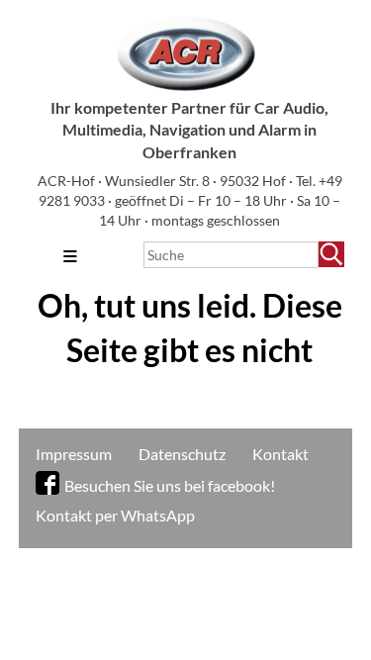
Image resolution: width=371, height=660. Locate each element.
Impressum (74, 453)
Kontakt (280, 453)
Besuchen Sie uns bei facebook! (169, 485)
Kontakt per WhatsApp (115, 515)
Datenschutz (182, 453)
